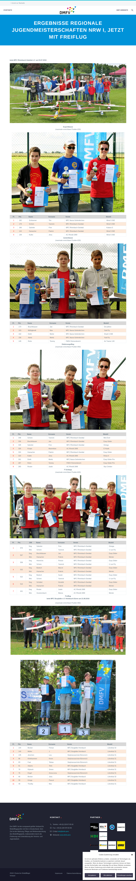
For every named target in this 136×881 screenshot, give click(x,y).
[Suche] (132, 10)
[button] (132, 855)
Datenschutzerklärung (74, 873)
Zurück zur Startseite (18, 3)
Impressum (59, 873)
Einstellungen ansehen (124, 875)
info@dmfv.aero (63, 831)
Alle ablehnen (107, 875)
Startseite (7, 10)
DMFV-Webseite (122, 10)
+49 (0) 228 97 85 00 (66, 824)
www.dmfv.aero (65, 835)
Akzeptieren (92, 875)
